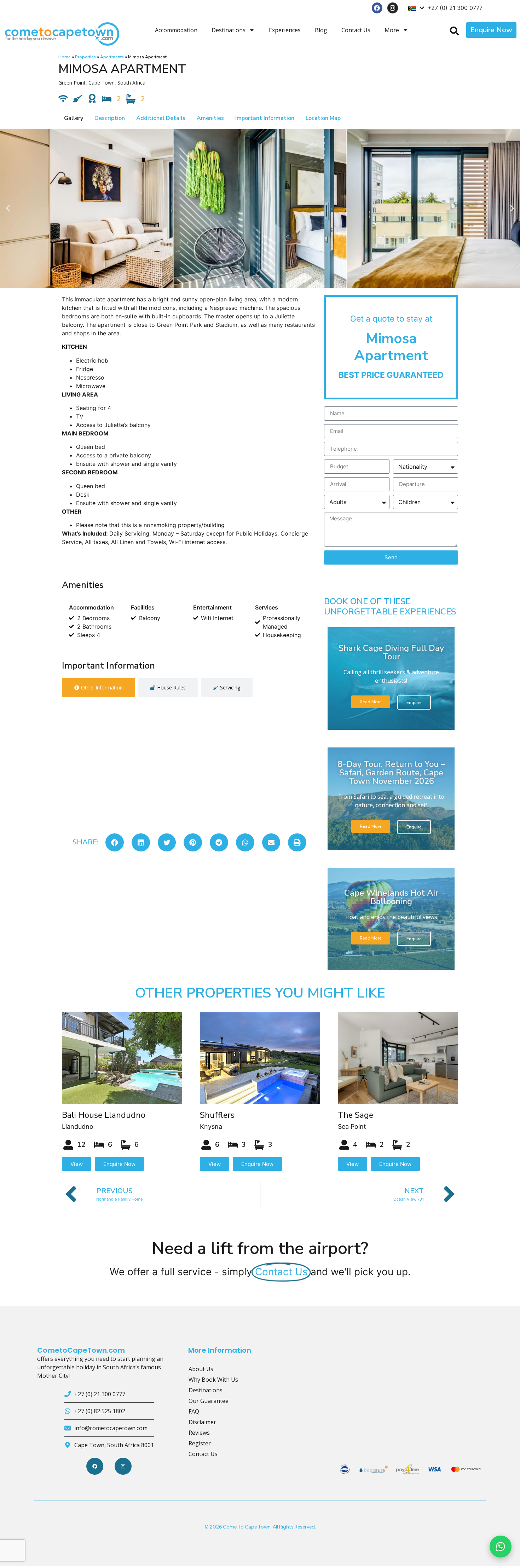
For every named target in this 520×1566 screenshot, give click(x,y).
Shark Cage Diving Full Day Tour (391, 652)
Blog (321, 30)
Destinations (228, 30)
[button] (8, 208)
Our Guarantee (209, 1401)
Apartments (112, 57)
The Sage (355, 1115)
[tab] (98, 687)
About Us (201, 1369)
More (392, 30)
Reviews (199, 1433)
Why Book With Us (213, 1379)
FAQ (194, 1411)
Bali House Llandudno (103, 1115)
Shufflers (217, 1115)
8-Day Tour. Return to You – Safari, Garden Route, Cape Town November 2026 (391, 772)
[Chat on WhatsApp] (501, 1547)
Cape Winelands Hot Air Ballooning (391, 897)
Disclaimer (202, 1422)
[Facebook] (377, 7)
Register (200, 1443)
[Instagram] (392, 7)
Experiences (285, 30)
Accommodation (176, 30)
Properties (85, 57)
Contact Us (355, 30)
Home (64, 57)
